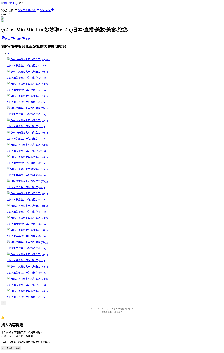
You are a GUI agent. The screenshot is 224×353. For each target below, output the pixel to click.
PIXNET (101, 309)
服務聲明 (118, 312)
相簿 (7, 39)
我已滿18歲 (7, 348)
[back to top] (3, 303)
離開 (18, 348)
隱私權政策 (107, 312)
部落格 (18, 39)
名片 (28, 39)
